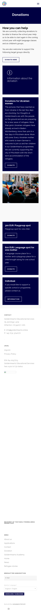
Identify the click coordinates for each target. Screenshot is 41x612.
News (6, 562)
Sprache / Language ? (10, 585)
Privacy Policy (10, 354)
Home (6, 558)
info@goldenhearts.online (17, 330)
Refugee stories (11, 566)
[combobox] (20, 589)
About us (8, 539)
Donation (8, 551)
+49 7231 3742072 (13, 333)
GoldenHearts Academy (14, 555)
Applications (9, 543)
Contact (7, 547)
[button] (38, 4)
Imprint (7, 350)
